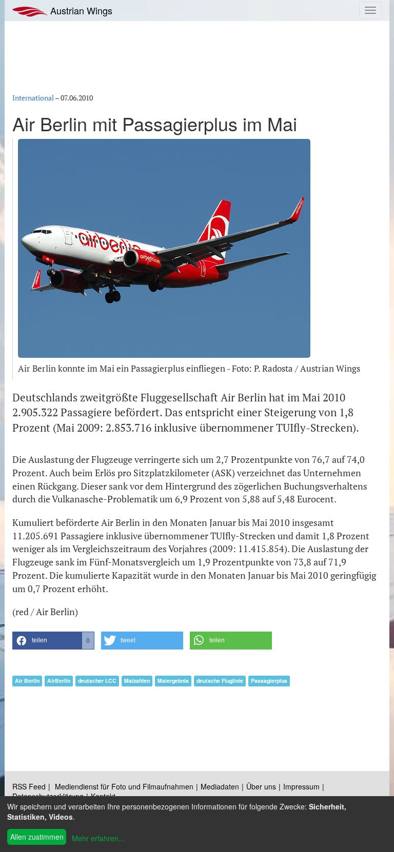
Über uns (261, 786)
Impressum (301, 786)
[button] (53, 641)
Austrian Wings (80, 10)
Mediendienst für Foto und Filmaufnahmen (124, 786)
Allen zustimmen (37, 836)
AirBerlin (58, 680)
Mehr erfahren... (98, 838)
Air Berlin (27, 680)
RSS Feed (29, 786)
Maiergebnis (173, 680)
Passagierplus (269, 680)
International (33, 98)
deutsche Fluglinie (219, 680)
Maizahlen (137, 680)
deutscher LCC (97, 680)
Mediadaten (220, 786)
